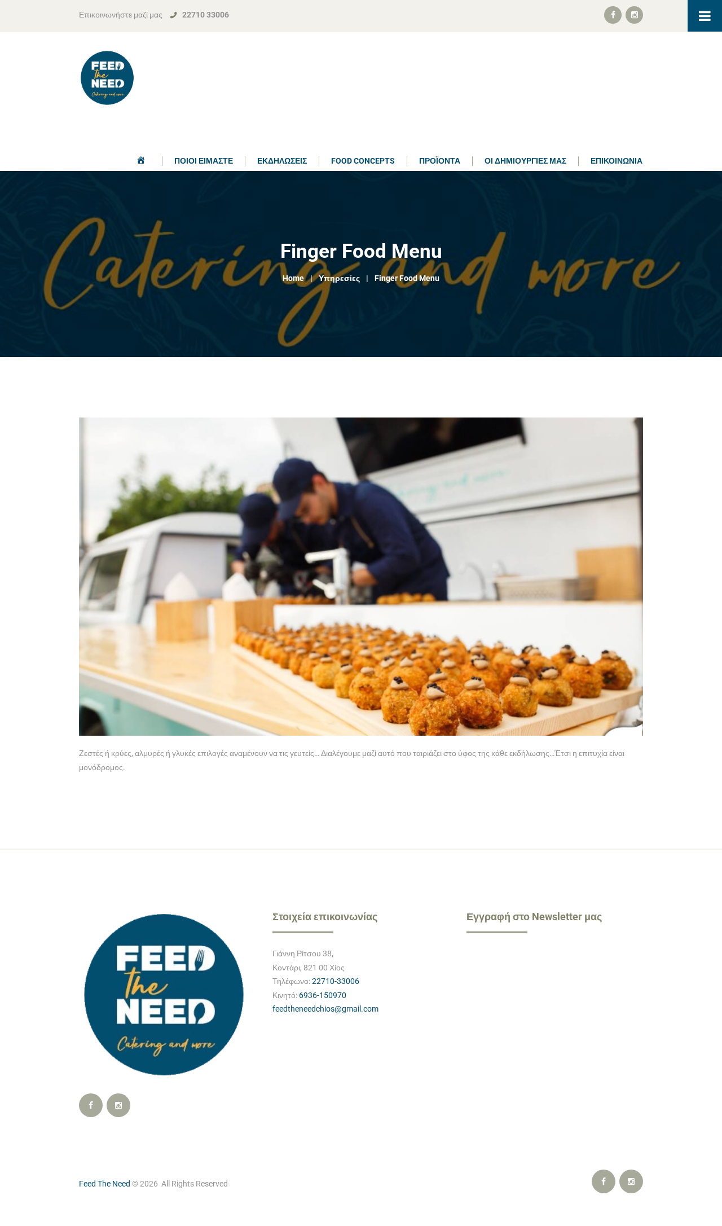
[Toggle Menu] (705, 16)
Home (293, 278)
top (361, 856)
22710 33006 (205, 14)
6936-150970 (322, 995)
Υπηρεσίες (339, 278)
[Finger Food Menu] (361, 576)
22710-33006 (335, 981)
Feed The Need (104, 1183)
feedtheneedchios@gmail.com (325, 1008)
